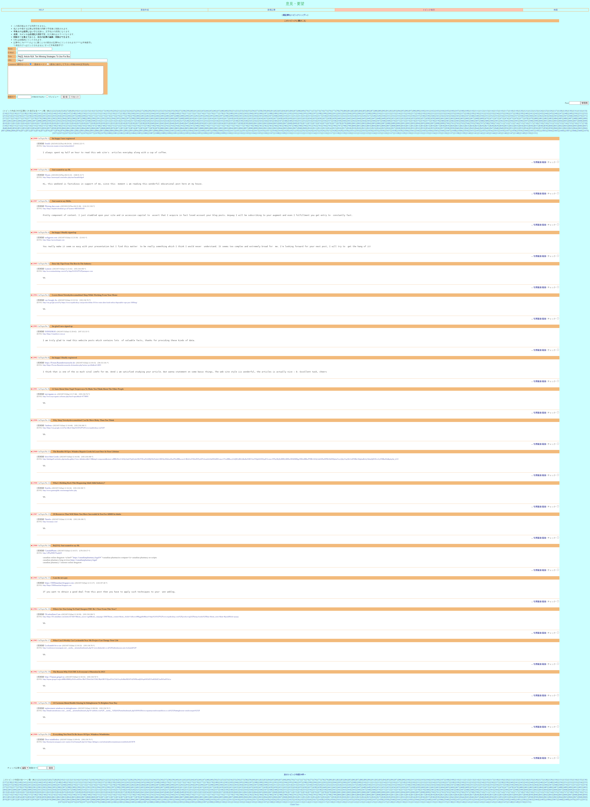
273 (103, 116)
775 (231, 126)
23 (126, 111)
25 (134, 111)
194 (300, 113)
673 (314, 123)
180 (231, 113)
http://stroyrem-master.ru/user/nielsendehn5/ (58, 146)
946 (486, 128)
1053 (484, 130)
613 (19, 123)
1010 (226, 130)
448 (378, 118)
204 (349, 113)
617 (39, 123)
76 (330, 111)
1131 (415, 133)
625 (78, 123)
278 (128, 116)
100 (422, 111)
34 (168, 111)
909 (305, 128)
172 (191, 113)
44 (207, 111)
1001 (172, 130)
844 (570, 126)
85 (364, 111)
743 (73, 126)
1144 (493, 133)
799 (349, 126)
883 (177, 128)
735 (34, 126)
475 (511, 118)
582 (452, 121)
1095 (199, 133)
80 (345, 111)
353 (496, 116)
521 (152, 121)
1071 (55, 133)
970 (18, 130)
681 (354, 123)
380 (44, 118)
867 (98, 128)
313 (300, 116)
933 (423, 128)
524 (167, 121)
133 (584, 111)
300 (236, 116)
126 (550, 111)
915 (334, 128)
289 (182, 116)
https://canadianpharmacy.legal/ (84, 560)
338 (423, 116)
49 (226, 111)
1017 (268, 130)
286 (167, 116)
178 (221, 113)
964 (575, 128)
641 (157, 123)
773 (221, 126)
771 (211, 126)
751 (113, 126)
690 (398, 123)
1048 (454, 130)
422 (250, 118)
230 (477, 113)
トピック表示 (429, 10)
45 (211, 111)
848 (5, 128)
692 (408, 123)
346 (462, 116)
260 (39, 116)
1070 (586, 130)
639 (147, 123)
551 (300, 121)
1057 (508, 130)
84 (361, 111)
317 (319, 116)
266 (69, 116)
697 (432, 123)
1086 (145, 133)
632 (113, 123)
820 (452, 126)
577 (427, 121)
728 (585, 123)
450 (388, 118)
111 (476, 111)
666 (280, 123)
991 (121, 130)
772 (216, 126)
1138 (457, 133)
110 (471, 111)
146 (64, 113)
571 (398, 121)
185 (255, 113)
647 (187, 123)
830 (501, 126)
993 (131, 130)
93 (395, 111)
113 (486, 111)
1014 (250, 130)
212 (388, 113)
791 (309, 126)
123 (535, 111)
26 (138, 111)
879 (157, 128)
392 (103, 118)
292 (196, 116)
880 (162, 128)
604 (560, 121)
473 (501, 118)
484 (555, 118)
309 (280, 116)
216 (408, 113)
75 (326, 111)
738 (49, 126)
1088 (157, 133)
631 (108, 123)
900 (260, 128)
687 (383, 123)
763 (172, 126)
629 (98, 123)
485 (560, 118)
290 (187, 116)
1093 (187, 133)
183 (246, 113)
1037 (388, 130)
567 (378, 121)
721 (550, 123)
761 (162, 126)
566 (373, 121)
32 (161, 111)
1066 (562, 130)
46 (215, 111)
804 (373, 126)
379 (39, 118)
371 (585, 116)
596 (521, 121)
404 (162, 118)
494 (19, 121)
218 (418, 113)
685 (373, 123)
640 (152, 123)
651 (206, 123)
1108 (277, 133)
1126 (385, 133)
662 (260, 123)
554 (314, 121)
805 (378, 126)
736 (39, 126)
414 (211, 118)
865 (88, 128)
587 (477, 121)
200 (329, 113)
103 (437, 111)
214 (398, 113)
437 (324, 118)
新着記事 (271, 10)
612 (14, 123)
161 (137, 113)
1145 (499, 133)
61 (272, 111)
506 (78, 121)
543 (260, 121)
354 (501, 116)
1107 (271, 133)
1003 (184, 130)
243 (541, 113)
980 (67, 130)
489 (580, 118)
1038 (394, 130)
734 (29, 126)
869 (108, 128)
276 (118, 116)
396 (123, 118)
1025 (316, 130)
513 (113, 121)
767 (191, 126)
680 (349, 123)
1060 (526, 130)
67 (295, 111)
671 (305, 123)
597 (526, 121)
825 (477, 126)
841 (555, 126)
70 (307, 111)
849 (10, 128)
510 (98, 121)
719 (541, 123)
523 (162, 121)
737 (44, 126)
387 (78, 118)
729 (5, 126)
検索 (556, 10)
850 (14, 128)
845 (575, 126)
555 (319, 121)
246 (555, 113)
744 (78, 126)
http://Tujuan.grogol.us (55, 677)
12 (84, 111)
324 (354, 116)
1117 (331, 133)
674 (319, 123)
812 (413, 126)
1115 (319, 133)
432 (300, 118)
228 (467, 113)
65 (288, 111)
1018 (274, 130)
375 (19, 118)
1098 (217, 133)
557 (329, 121)
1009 (220, 130)
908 (300, 128)
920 (359, 128)
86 (368, 111)
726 (575, 123)
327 (368, 116)
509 (93, 121)
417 (226, 118)
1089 (163, 133)
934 (427, 128)
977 (52, 130)
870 (113, 128)
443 (354, 118)
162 (142, 113)
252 (585, 113)
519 (142, 121)
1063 (544, 130)
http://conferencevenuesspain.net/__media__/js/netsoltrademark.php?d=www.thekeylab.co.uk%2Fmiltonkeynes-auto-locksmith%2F (89, 648)
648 (191, 123)
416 (221, 118)
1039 (400, 130)
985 (92, 130)
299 (231, 116)
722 (555, 123)
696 (427, 123)
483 (550, 118)
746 (88, 126)
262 (49, 116)
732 (19, 126)
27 (142, 111)
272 (98, 116)
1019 (280, 130)
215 (403, 113)
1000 (166, 130)
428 (280, 118)
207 (364, 113)
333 (398, 116)
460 (437, 118)
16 (99, 111)
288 (177, 116)
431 (295, 118)
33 (165, 111)
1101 (235, 133)
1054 (490, 130)
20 (115, 111)
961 (560, 128)
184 (250, 113)
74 (322, 111)
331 (388, 116)
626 (83, 123)
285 (162, 116)
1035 (376, 130)
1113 (307, 133)
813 (418, 126)
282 (147, 116)
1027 (328, 130)
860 (64, 128)
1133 (427, 133)
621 (59, 123)
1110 (289, 133)
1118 (337, 133)
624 (73, 123)
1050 (466, 130)
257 (24, 116)
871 (118, 128)
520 (147, 121)
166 (162, 113)
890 (211, 128)
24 (130, 111)
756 (137, 126)
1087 (151, 133)
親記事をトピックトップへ (295, 15)
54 (245, 111)
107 (457, 111)
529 (191, 121)
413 (206, 118)
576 (423, 121)
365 (555, 116)
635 (128, 123)
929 (403, 128)
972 (28, 130)
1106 (265, 133)
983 (82, 130)
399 (137, 118)
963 (570, 128)
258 (29, 116)
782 (265, 126)
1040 (406, 130)
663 (265, 123)
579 (437, 121)
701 (452, 123)
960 (555, 128)
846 (580, 126)
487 (570, 118)
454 (408, 118)
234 (496, 113)
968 (8, 130)
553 (309, 121)
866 (93, 128)
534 (216, 121)
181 (236, 113)
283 (152, 116)
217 (413, 113)
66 (291, 111)
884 (182, 128)
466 (467, 118)
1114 (313, 133)
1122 (361, 133)
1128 (397, 133)
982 (77, 130)
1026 (322, 130)
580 (442, 121)
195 (305, 113)
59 (265, 111)
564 (364, 121)
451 (393, 118)
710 (496, 123)
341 (437, 116)
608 (580, 121)
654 (221, 123)
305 (260, 116)
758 (147, 126)
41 (195, 111)
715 (521, 123)
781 (260, 126)
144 (54, 113)
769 (201, 126)
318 (324, 116)
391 (98, 118)
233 (491, 113)
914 (329, 128)
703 (462, 123)
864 (83, 128)
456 (418, 118)
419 (236, 118)
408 (182, 118)
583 (457, 121)
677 (334, 123)
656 (231, 123)
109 (466, 111)
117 (506, 111)
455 (413, 118)
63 (280, 111)
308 (275, 116)
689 (393, 123)
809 (398, 126)
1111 (295, 133)
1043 (424, 130)
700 (447, 123)
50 (230, 111)
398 (132, 118)
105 (447, 111)
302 (246, 116)
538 (236, 121)
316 (314, 116)
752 (118, 126)
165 (157, 113)
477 (521, 118)
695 (423, 123)
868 (103, 128)
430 (290, 118)
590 (491, 121)
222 (437, 113)
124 (540, 111)
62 (276, 111)
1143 (487, 133)
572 (403, 121)
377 (29, 118)
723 (560, 123)
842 (560, 126)
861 (69, 128)
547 (280, 121)
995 (141, 130)
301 (241, 116)
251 (580, 113)
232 (486, 113)
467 (472, 118)
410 (191, 118)
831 (506, 126)
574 (413, 121)
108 (462, 111)
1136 (445, 133)
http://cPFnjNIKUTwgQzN (52, 553)
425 (265, 118)
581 (447, 121)
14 (92, 111)
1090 (169, 133)
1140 (469, 133)
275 (113, 116)
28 (145, 111)
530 (196, 121)
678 (339, 123)
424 (260, 118)
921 (364, 128)
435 (314, 118)
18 (107, 111)
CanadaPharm (51, 550)
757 (142, 126)
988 (106, 130)
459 (432, 118)
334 (403, 116)
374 (14, 118)
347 (467, 116)
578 (432, 121)
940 (457, 128)
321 (339, 116)
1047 (448, 130)
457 (423, 118)
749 (103, 126)
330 (383, 116)
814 (423, 126)
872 (123, 128)
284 (157, 116)
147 (69, 113)
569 (388, 121)
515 (123, 121)
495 (24, 121)
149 (78, 113)
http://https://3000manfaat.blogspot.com (57, 585)
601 (545, 121)
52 (238, 111)
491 (5, 121)
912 (319, 128)
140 (34, 113)
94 (399, 111)
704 (467, 123)
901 (265, 128)
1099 (223, 133)
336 (413, 116)
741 (64, 126)
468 (477, 118)
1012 (238, 130)
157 (118, 113)
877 (147, 128)
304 (255, 116)
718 (536, 123)
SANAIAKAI (50, 331)
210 (378, 113)
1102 (241, 133)
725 (570, 123)
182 (241, 113)
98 (414, 111)
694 (418, 123)
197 (314, 113)
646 (182, 123)
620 (54, 123)
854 (34, 128)
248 (565, 113)
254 (10, 116)
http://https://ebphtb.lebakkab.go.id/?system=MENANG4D (64, 208)
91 (387, 111)
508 (88, 121)
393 (108, 118)
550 (295, 121)
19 (111, 111)
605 (565, 121)
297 (221, 116)
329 (378, 116)
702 (457, 123)
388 (83, 118)
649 (196, 123)
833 (516, 126)
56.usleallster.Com (52, 614)
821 (457, 126)
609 (585, 121)
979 (62, 130)
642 (162, 123)
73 (318, 111)
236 (506, 113)
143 (49, 113)
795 (329, 126)
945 (482, 128)
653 (216, 123)
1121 (355, 133)
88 (376, 111)
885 (187, 128)
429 (285, 118)
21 (119, 111)
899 (255, 128)
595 (516, 121)
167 (167, 113)
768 (196, 126)
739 (54, 126)
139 (29, 113)
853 (29, 128)
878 (152, 128)
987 (102, 130)
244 (545, 113)
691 (403, 123)
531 (201, 121)
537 (231, 121)
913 (324, 128)
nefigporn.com (51, 237)
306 (265, 116)
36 (176, 111)
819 (447, 126)
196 (309, 113)
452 (398, 118)
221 (432, 113)
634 (123, 123)
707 (482, 123)
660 (250, 123)
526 (177, 121)
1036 (382, 130)
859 (59, 128)
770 (206, 126)
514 (118, 121)
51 (234, 111)
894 (231, 128)
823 (467, 126)
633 (118, 123)
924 (378, 128)
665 (275, 123)
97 (410, 111)
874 (132, 128)
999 (161, 130)
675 (324, 123)
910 (309, 128)
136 (14, 113)
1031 (352, 130)
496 (29, 121)
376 (24, 118)
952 (516, 128)
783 (270, 126)
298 (226, 116)
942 (467, 128)
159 (128, 113)
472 (496, 118)
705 (472, 123)
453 (403, 118)
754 (128, 126)
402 (152, 118)
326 (364, 116)
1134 (433, 133)
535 (221, 121)
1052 (478, 130)
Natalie (48, 519)
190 (280, 113)
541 (250, 121)
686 (378, 123)
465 (462, 118)
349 (477, 116)
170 (182, 113)
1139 (463, 133)
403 (157, 118)
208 (368, 113)
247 (560, 113)
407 (177, 118)
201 (334, 113)
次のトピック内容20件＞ (295, 774)
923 (373, 128)
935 (432, 128)
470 (486, 118)
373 (10, 118)
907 (295, 128)
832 (511, 126)
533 (211, 121)
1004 (190, 130)
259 (34, 116)
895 (236, 128)
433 (305, 118)
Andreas (48, 425)
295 (211, 116)
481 (541, 118)
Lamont (48, 269)
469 (482, 118)
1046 (442, 130)
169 (177, 113)
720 (545, 123)
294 (206, 116)
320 (334, 116)
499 (44, 121)
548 (285, 121)
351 (486, 116)
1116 (325, 133)
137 (19, 113)
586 (472, 121)
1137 (451, 133)
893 (226, 128)
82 (353, 111)
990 (116, 130)
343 (447, 116)
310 (285, 116)
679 (344, 123)
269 (83, 116)
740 (59, 126)
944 (477, 128)
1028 (334, 130)
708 (486, 123)
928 (398, 128)
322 (344, 116)
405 (167, 118)
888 (201, 128)
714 (516, 123)
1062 (538, 130)
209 (373, 113)
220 (427, 113)
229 (472, 113)
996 (146, 130)
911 (314, 128)
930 (408, 128)
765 (182, 126)
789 (300, 126)
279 (132, 116)
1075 (79, 133)
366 (560, 116)
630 (103, 123)
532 (206, 121)
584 (462, 121)
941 (462, 128)
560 (344, 121)
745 (83, 126)
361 (536, 116)
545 (270, 121)
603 (555, 121)
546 (275, 121)
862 (73, 128)
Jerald (47, 143)
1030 (346, 130)
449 (383, 118)
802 (364, 126)
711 (501, 123)
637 (137, 123)
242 (536, 113)
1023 (304, 130)
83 (357, 111)
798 (344, 126)
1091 (175, 133)
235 (501, 113)
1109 (283, 133)
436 (319, 118)
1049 (460, 130)
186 (260, 113)
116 (501, 111)
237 (511, 113)
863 (78, 128)
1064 (550, 130)
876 (142, 128)
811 (408, 126)
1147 (511, 133)
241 (531, 113)
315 (309, 116)
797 (339, 126)
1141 (475, 133)
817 (437, 126)
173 (196, 113)
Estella (48, 488)
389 (88, 118)
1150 (529, 133)
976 (47, 130)
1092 (181, 133)
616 (34, 123)
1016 (262, 130)
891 (216, 128)
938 (447, 128)
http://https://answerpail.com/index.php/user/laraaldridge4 (63, 177)
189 (275, 113)
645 (177, 123)
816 (432, 126)
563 (359, 121)
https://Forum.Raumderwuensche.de (60, 363)
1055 (496, 130)
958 (545, 128)
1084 (133, 133)
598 (531, 121)
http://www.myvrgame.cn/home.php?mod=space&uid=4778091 (65, 396)
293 (201, 116)
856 (44, 128)
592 (501, 121)
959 (550, 128)
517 (132, 121)
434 (309, 118)
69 (303, 111)
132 (580, 111)
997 (151, 130)
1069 (580, 130)
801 (359, 126)
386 (73, 118)
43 (203, 111)
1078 (97, 133)
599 (536, 121)
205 (354, 113)
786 (285, 126)
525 (172, 121)
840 (550, 126)
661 (255, 123)
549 (290, 121)
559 (339, 121)
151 (88, 113)
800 (354, 126)
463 (452, 118)
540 (246, 121)
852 (24, 128)
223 (442, 113)
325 (359, 116)
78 (337, 111)
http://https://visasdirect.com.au (54, 334)
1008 (214, 130)
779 (250, 126)
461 (442, 118)
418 (231, 118)
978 (57, 130)
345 (457, 116)
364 (550, 116)
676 (329, 123)
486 (565, 118)
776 (236, 126)
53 (241, 111)
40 (192, 111)
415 (216, 118)
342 (442, 116)
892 (221, 128)
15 (95, 111)
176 (211, 113)
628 (93, 123)
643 (167, 123)
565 (368, 121)
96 (407, 111)
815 (427, 126)
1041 (412, 130)
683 (364, 123)
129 (565, 111)
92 (391, 111)
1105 (259, 133)
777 (241, 126)
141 (39, 113)
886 (191, 128)
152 (93, 113)
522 (157, 121)
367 (565, 116)
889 (206, 128)
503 (64, 121)
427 (275, 118)
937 (442, 128)
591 (496, 121)
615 (29, 123)
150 (83, 113)
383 (59, 118)
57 (257, 111)
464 (457, 118)
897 (246, 128)
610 (5, 123)
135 (10, 113)
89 (380, 111)
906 (290, 128)
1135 (439, 133)
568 (383, 121)
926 (388, 128)
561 (349, 121)
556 (324, 121)
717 (531, 123)
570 (393, 121)
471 (491, 118)
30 (153, 111)
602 (550, 121)
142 (44, 113)
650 (201, 123)
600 (541, 121)
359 (526, 116)
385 (69, 118)
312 (295, 116)
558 (334, 121)
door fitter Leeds (52, 456)
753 (123, 126)
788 (295, 126)
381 (49, 118)
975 (43, 130)
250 (575, 113)
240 (526, 113)
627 (88, 123)
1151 (535, 133)
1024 (310, 130)
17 (103, 111)
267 (73, 116)
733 (24, 126)
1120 (349, 133)
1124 (373, 133)
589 (486, 121)
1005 (196, 130)
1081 (115, 133)
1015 (256, 130)
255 (14, 116)
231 (482, 113)
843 (565, 126)
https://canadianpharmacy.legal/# (87, 557)
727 (580, 123)
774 (226, 126)
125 (545, 111)
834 (521, 126)
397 (128, 118)
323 (349, 116)
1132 (421, 133)
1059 (520, 130)
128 (560, 111)
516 (128, 121)
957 (541, 128)
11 (80, 111)
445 (364, 118)
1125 (379, 133)
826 (482, 126)
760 (157, 126)
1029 (340, 130)
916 (339, 128)
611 (10, 123)
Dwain (47, 175)
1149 (523, 133)
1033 (364, 130)
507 (83, 121)
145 (59, 113)
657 (236, 123)
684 (368, 123)
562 (354, 121)
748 (98, 126)
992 (126, 130)
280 (137, 116)
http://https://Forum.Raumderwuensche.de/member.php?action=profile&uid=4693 (72, 365)
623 (69, 123)
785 (280, 126)
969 (13, 130)
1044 (430, 130)
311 (290, 116)
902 (270, 128)
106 (452, 111)
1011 (232, 130)
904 (280, 128)
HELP (41, 10)
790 (305, 126)
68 (299, 111)
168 (172, 113)
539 (241, 121)
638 (142, 123)
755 (132, 126)
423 (255, 118)
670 (300, 123)
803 (368, 126)
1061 (532, 130)
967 (3, 130)
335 (408, 116)
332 (393, 116)
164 (152, 113)
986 (97, 130)
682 (359, 123)
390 (93, 118)
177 (216, 113)
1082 (121, 133)
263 (54, 116)
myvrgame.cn (50, 394)
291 (191, 116)
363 (545, 116)
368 (570, 116)
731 (14, 126)
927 (393, 128)
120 (521, 111)
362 (541, 116)
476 (516, 118)
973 (33, 130)
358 (521, 116)
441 (344, 118)
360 (531, 116)
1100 (229, 133)
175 (206, 113)
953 (521, 128)
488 (575, 118)
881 (167, 128)
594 (511, 121)
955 (531, 128)
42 (199, 111)
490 (585, 118)
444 (359, 118)
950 (506, 128)
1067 (568, 130)
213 (393, 113)
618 (44, 123)
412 (201, 118)
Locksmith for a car (53, 645)
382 (54, 118)
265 (64, 116)
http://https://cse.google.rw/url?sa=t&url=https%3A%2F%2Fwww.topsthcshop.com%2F (74, 428)
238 (516, 113)
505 (73, 121)
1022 (298, 130)
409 (187, 118)
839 (545, 126)
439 (334, 118)
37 (180, 111)
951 (511, 128)
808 (393, 126)
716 (526, 123)
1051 (472, 130)
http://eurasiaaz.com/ (50, 522)
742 (69, 126)
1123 (367, 133)
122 (530, 111)
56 (253, 111)
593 (506, 121)
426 (270, 118)
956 (536, 128)
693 (413, 123)
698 (437, 123)
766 (187, 126)
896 (241, 128)
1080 (109, 133)
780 (255, 126)
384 (64, 118)
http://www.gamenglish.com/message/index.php (60, 490)
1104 (253, 133)
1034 (370, 130)
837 (536, 126)
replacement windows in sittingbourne (61, 708)
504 (69, 121)
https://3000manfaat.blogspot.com (59, 583)
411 (196, 118)
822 (462, 126)
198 (319, 113)
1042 (418, 130)
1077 (91, 133)
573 (408, 121)
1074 (73, 133)
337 (418, 116)
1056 (502, 130)
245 (550, 113)
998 (156, 130)
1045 (436, 130)
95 (403, 111)
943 (472, 128)
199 (324, 113)
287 (172, 116)
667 (285, 123)
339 (427, 116)
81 (349, 111)
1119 (343, 133)
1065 (556, 130)
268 (78, 116)
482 (545, 118)
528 (187, 121)
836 (531, 126)
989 (111, 130)
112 (481, 111)
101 (427, 111)
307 (270, 116)
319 (329, 116)
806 (383, 126)
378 (34, 118)
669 (295, 123)
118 (511, 111)
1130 (409, 133)
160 (132, 113)
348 (472, 116)
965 (580, 128)
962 (565, 128)
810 (403, 126)
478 (526, 118)
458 (427, 118)
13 (88, 111)
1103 (247, 133)
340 (432, 116)
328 (373, 116)
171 (187, 113)
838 (541, 126)
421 (246, 118)
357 (516, 116)
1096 (205, 133)
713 (511, 123)
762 (167, 126)
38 (184, 111)
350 (482, 116)
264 (59, 116)
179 (226, 113)
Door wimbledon (52, 739)
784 (275, 126)
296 (216, 116)
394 (113, 118)
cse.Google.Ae (51, 300)
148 (73, 113)
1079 (103, 133)
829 (496, 126)
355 (506, 116)
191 (285, 113)
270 (88, 116)
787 (290, 126)
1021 (292, 130)
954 (526, 128)
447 (373, 118)
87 (372, 111)
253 (5, 116)
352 (491, 116)
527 (182, 121)
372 (5, 118)
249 (570, 113)
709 (491, 123)
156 (113, 113)
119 (516, 111)
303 (250, 116)
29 (149, 111)
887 (196, 128)
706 (477, 123)
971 (23, 130)
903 (275, 128)
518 (137, 121)
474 (506, 118)
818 (442, 126)
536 (226, 121)
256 (19, 116)
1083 (127, 133)
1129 (403, 133)
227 (462, 113)
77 (334, 111)
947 (491, 128)
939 (452, 128)
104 (442, 111)
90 (384, 111)
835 (526, 126)
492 (10, 121)
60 (268, 111)
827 (486, 126)
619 (49, 123)
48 (222, 111)
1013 (244, 130)
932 (418, 128)
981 (72, 130)
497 (34, 121)
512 (108, 121)
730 (10, 126)
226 (457, 113)
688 (388, 123)
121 (525, 111)
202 (339, 113)
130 (570, 111)
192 (290, 113)
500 (49, 121)
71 (311, 111)
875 (137, 128)
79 (341, 111)
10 (76, 111)
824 (472, 126)
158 (123, 113)
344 (452, 116)
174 (201, 113)
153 (98, 113)
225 (452, 113)
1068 (574, 130)
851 (19, 128)
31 (157, 111)
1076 (85, 133)
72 (314, 111)
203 (344, 113)
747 (93, 126)
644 (172, 123)
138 (24, 113)
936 (437, 128)
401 (147, 118)
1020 (286, 130)
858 (54, 128)
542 (255, 121)
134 (5, 113)
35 (172, 111)
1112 (301, 133)
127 (555, 111)
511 (103, 121)
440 (339, 118)
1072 (61, 133)
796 (334, 126)
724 (565, 123)
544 (265, 121)
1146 (505, 133)
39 (188, 111)
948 (496, 128)
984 (87, 130)
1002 (178, 130)
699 (442, 123)
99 (418, 111)
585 (467, 121)
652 (211, 123)
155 (108, 113)
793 (319, 126)
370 (580, 116)
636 (132, 123)
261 (44, 116)
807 (388, 126)
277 (123, 116)
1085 (139, 133)
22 (122, 111)
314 (305, 116)
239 (521, 113)
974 (38, 130)
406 (172, 118)
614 (24, 123)
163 (147, 113)
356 (511, 116)
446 (368, 118)
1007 (208, 130)
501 (54, 121)
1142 (481, 133)
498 (39, 121)
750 (108, 126)
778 (246, 126)
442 (349, 118)
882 (172, 128)
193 (295, 113)
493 (14, 121)
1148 (517, 133)
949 (501, 128)
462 (447, 118)
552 (305, 121)
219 (423, 113)
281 (142, 116)
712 (506, 123)
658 (241, 123)
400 (142, 118)
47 (218, 111)
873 (128, 128)
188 (270, 113)
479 (531, 118)
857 (49, 128)
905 (285, 128)
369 (575, 116)
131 (575, 111)
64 (284, 111)
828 (491, 126)
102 (432, 111)
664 (270, 123)
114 (491, 111)
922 (368, 128)
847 (585, 126)
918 (349, 128)
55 (249, 111)
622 (64, 123)
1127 (391, 133)
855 (39, 128)
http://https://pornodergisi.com (54, 240)
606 (570, 121)
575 (418, 121)
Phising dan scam (52, 206)
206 (359, 113)
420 (241, 118)
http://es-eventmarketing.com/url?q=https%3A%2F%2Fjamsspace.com (68, 271)
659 (246, 123)
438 (329, 118)
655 (226, 123)
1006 (202, 130)
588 (482, 121)
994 (136, 130)
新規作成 (145, 10)
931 (413, 128)
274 (108, 116)
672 (309, 123)
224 (447, 113)
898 (250, 128)
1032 (358, 130)
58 (261, 111)
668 (290, 123)
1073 (67, 133)
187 (265, 113)
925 (383, 128)
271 (93, 116)
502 (59, 121)
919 (354, 128)
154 (103, 113)
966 (585, 128)
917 (344, 128)
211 (383, 113)
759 (152, 126)
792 (314, 126)
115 (496, 111)
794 (324, 126)
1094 (193, 133)
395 (118, 118)
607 (575, 121)
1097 (211, 133)
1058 (514, 130)
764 (177, 126)
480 (536, 118)
